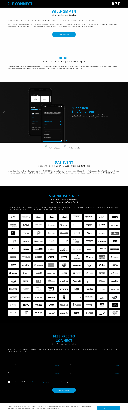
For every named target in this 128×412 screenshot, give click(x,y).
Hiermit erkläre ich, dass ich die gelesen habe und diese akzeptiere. (42, 382)
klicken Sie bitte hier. (54, 408)
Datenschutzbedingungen (40, 382)
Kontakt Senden (64, 390)
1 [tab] (61, 140)
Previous (3, 112)
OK (104, 408)
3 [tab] (66, 140)
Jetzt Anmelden (64, 35)
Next (124, 112)
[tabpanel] (64, 112)
